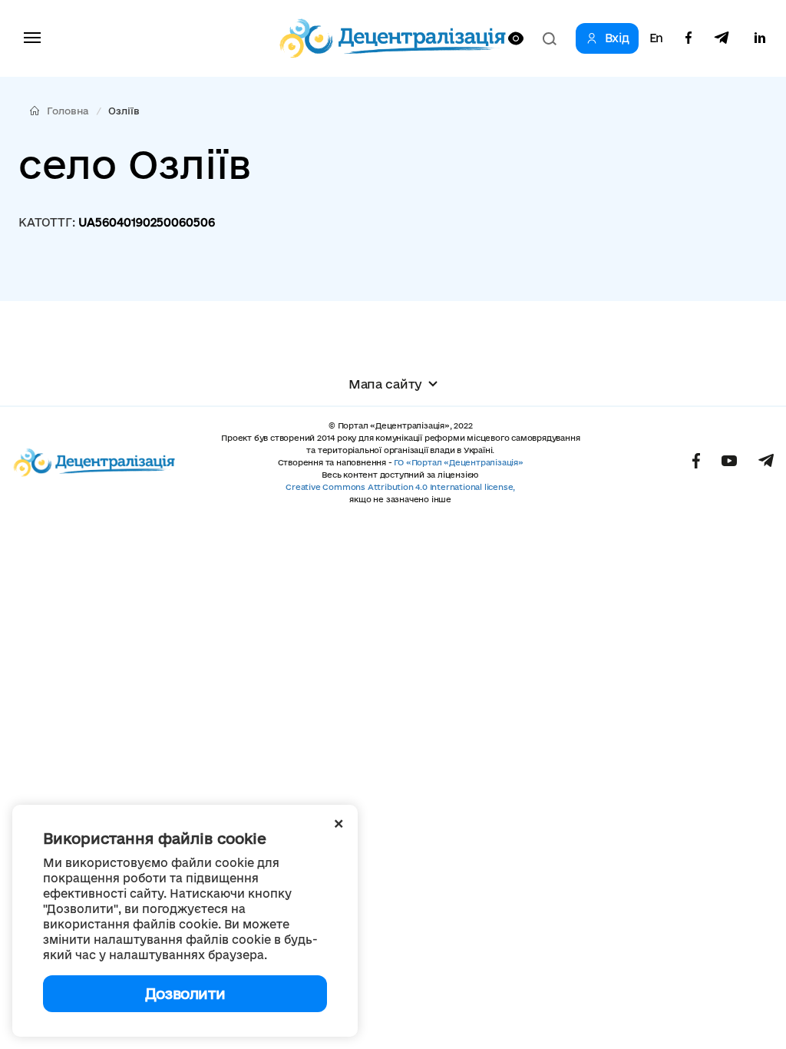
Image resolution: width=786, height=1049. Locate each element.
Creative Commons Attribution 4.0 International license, (400, 486)
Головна (68, 110)
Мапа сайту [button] (385, 384)
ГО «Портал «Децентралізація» (458, 462)
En (656, 38)
